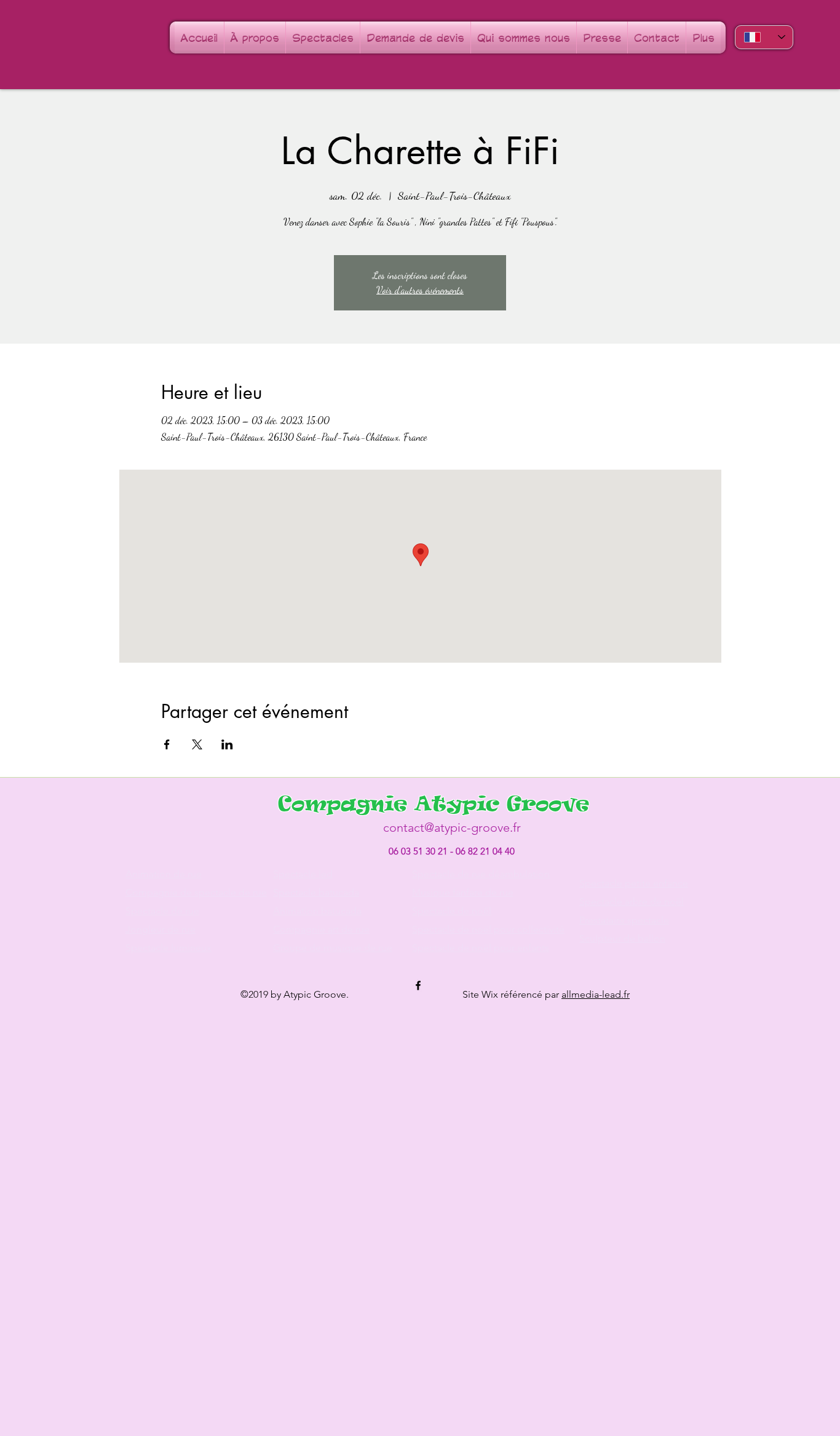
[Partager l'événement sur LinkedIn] (227, 744)
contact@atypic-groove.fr (452, 827)
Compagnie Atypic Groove (433, 803)
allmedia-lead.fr (595, 994)
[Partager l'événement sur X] (197, 744)
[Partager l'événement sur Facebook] (167, 744)
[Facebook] (418, 985)
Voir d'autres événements (420, 290)
